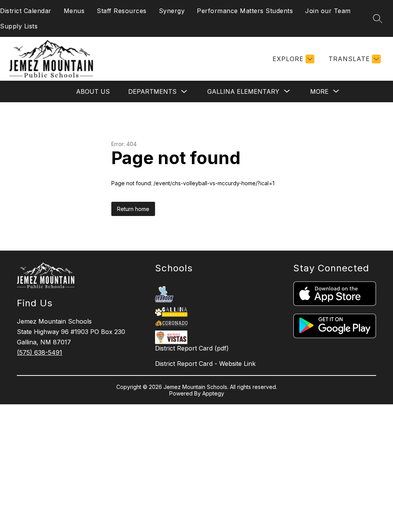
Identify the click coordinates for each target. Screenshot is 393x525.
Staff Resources (122, 11)
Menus (74, 11)
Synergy (172, 11)
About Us (93, 91)
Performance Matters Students (245, 11)
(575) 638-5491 (39, 352)
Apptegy (213, 393)
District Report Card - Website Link (205, 363)
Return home (133, 209)
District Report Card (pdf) (192, 348)
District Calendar (25, 11)
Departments (152, 91)
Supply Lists (19, 26)
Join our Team (328, 11)
